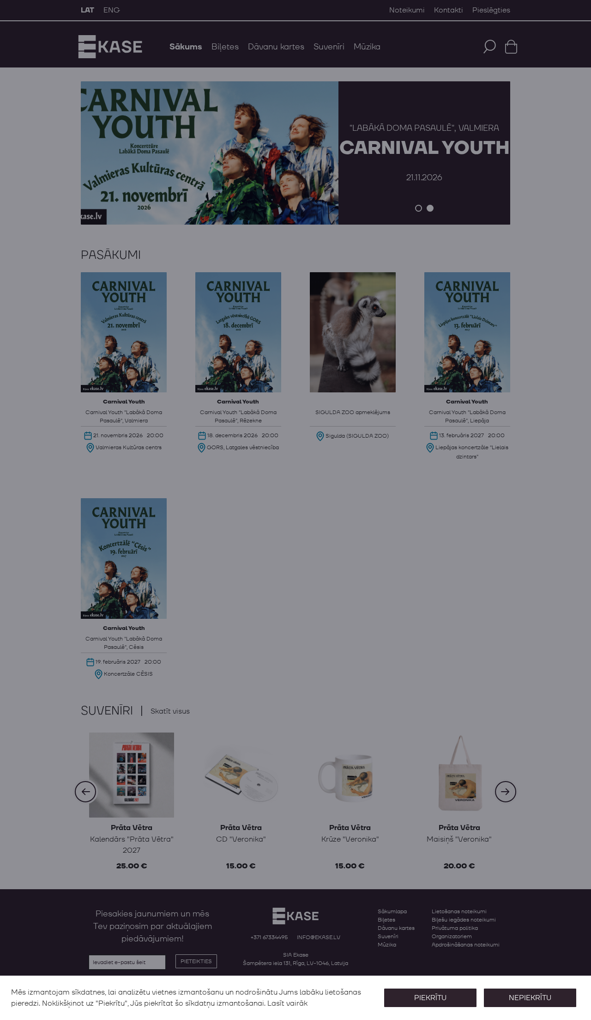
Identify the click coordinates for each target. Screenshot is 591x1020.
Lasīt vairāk (287, 1003)
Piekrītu (430, 998)
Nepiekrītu (530, 998)
